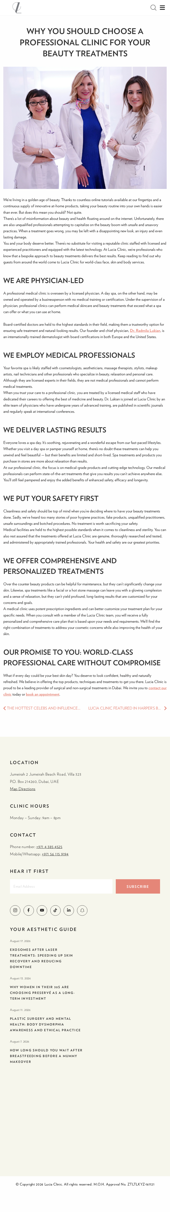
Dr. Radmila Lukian (145, 330)
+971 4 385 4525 (49, 846)
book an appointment (42, 694)
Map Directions (22, 788)
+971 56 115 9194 (55, 854)
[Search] (153, 7)
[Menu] (162, 7)
